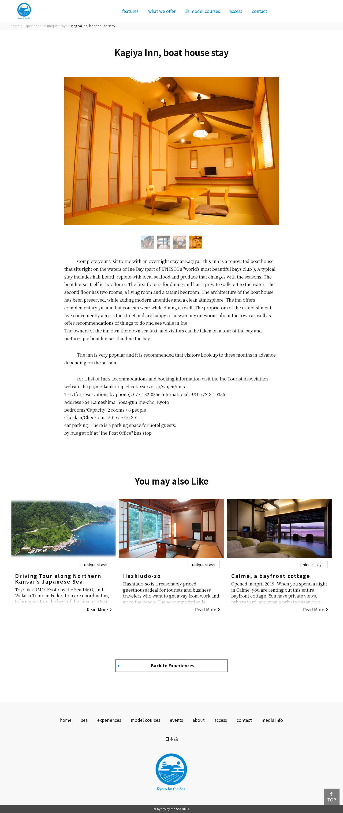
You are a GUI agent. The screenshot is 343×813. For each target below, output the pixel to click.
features (130, 11)
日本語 (171, 738)
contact (259, 11)
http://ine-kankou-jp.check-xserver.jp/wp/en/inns (134, 386)
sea (84, 720)
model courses (202, 11)
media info (272, 720)
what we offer (162, 11)
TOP (331, 799)
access (236, 11)
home (66, 720)
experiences (109, 720)
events (176, 720)
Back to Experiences (172, 665)
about (199, 720)
